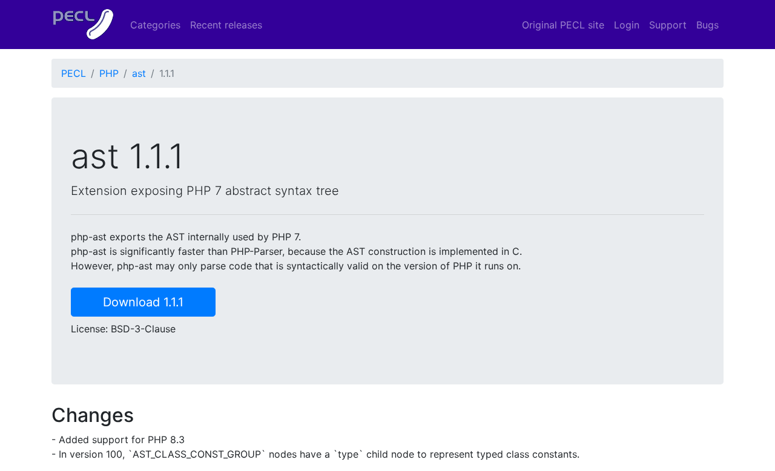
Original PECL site (563, 25)
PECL (73, 73)
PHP (109, 73)
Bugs (707, 25)
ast (139, 73)
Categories (155, 25)
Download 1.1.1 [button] (143, 302)
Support (668, 25)
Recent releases (226, 25)
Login (626, 25)
